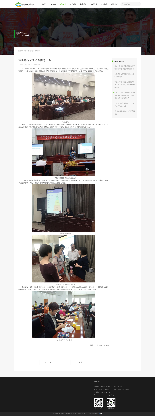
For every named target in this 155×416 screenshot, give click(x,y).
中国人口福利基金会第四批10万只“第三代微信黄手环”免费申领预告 (125, 84)
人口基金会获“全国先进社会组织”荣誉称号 (124, 75)
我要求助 (114, 4)
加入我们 (83, 4)
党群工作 (93, 4)
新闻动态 (62, 4)
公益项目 (52, 4)
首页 (44, 4)
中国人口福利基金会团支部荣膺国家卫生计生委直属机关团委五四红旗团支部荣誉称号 (125, 95)
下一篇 (78, 362)
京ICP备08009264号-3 (80, 414)
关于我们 (73, 4)
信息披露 (104, 4)
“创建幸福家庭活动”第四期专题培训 (125, 112)
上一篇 (49, 362)
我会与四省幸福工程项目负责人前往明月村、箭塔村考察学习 (125, 67)
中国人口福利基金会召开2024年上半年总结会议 (124, 104)
